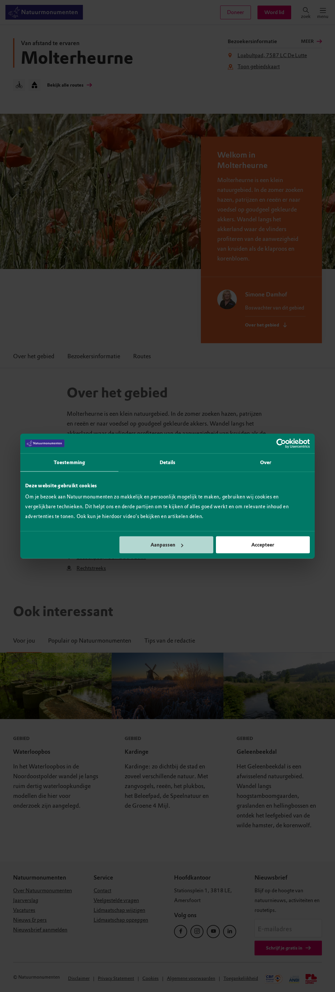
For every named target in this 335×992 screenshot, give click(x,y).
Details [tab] (168, 462)
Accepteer (262, 545)
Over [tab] (265, 462)
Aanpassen (162, 545)
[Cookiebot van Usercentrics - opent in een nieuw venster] (281, 443)
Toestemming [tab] (69, 462)
